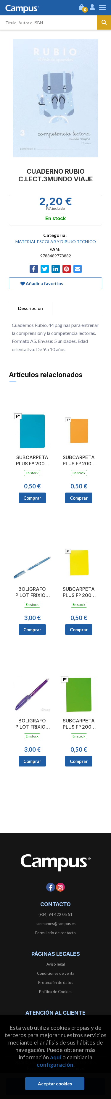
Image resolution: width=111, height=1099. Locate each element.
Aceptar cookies (55, 1083)
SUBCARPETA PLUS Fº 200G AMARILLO (79, 592)
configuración (55, 1064)
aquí (55, 1057)
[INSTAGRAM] (60, 887)
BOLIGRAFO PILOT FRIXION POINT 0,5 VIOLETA (32, 724)
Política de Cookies (55, 991)
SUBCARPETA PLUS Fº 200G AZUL (32, 460)
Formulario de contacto (55, 932)
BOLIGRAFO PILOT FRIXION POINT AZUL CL (32, 592)
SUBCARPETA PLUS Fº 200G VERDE (79, 724)
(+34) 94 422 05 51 (55, 914)
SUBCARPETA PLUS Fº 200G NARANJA (79, 460)
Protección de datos (55, 982)
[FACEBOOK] (50, 887)
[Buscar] (104, 22)
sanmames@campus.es (55, 923)
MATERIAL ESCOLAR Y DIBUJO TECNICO (55, 241)
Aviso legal (55, 964)
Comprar (32, 498)
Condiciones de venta (55, 973)
